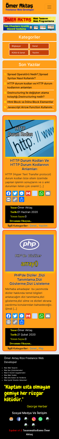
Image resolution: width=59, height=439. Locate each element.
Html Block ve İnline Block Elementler (30, 101)
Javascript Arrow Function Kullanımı (29, 107)
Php (41, 348)
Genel (35, 46)
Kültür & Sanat (18, 52)
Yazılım (35, 52)
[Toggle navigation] (49, 7)
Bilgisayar (16, 46)
